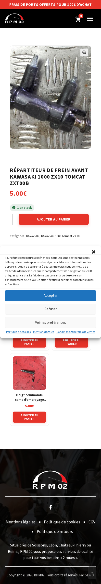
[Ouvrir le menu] (90, 19)
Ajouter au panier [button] (29, 341)
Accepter (51, 295)
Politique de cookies (18, 332)
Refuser (50, 309)
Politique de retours (55, 531)
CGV (91, 522)
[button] (93, 251)
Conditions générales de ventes (75, 332)
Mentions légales (43, 332)
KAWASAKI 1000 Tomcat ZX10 (60, 236)
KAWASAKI (32, 236)
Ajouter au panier (53, 219)
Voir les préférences (50, 322)
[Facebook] (50, 507)
